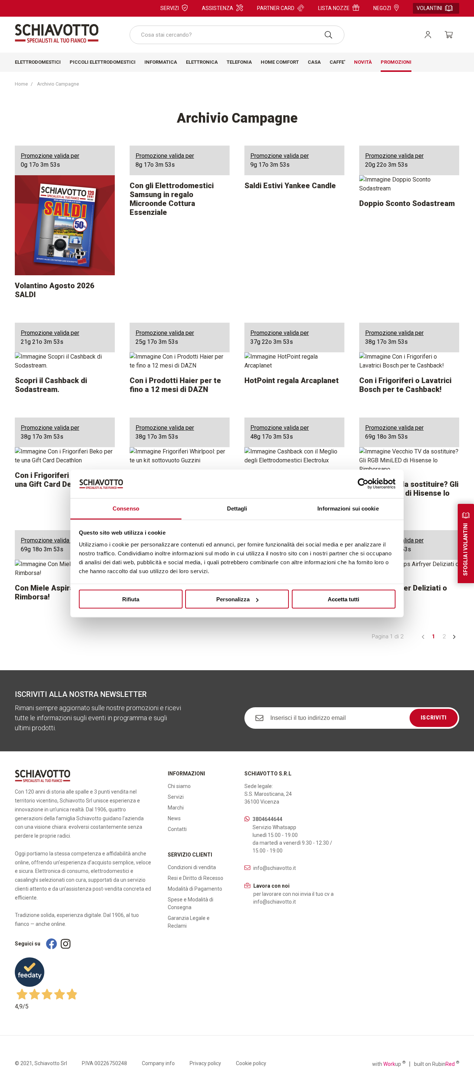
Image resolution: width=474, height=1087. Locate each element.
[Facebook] (51, 944)
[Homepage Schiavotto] (57, 33)
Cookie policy (251, 1063)
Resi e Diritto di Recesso (195, 878)
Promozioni (396, 62)
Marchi (176, 808)
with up (388, 1063)
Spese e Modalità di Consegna (190, 903)
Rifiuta (130, 599)
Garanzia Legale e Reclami (189, 922)
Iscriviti (434, 718)
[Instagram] (65, 944)
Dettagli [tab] (237, 508)
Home (21, 84)
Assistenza (217, 8)
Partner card (275, 8)
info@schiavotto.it (274, 868)
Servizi (169, 8)
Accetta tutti (343, 599)
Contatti (177, 829)
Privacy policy (205, 1063)
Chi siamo (179, 786)
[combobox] (237, 35)
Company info (158, 1063)
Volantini (429, 8)
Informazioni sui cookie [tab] (347, 508)
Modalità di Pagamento (195, 889)
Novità (363, 62)
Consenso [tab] (126, 508)
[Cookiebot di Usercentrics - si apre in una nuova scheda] (363, 483)
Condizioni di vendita (192, 867)
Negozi (382, 8)
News (174, 818)
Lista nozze (334, 8)
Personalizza (233, 599)
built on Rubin (436, 1063)
